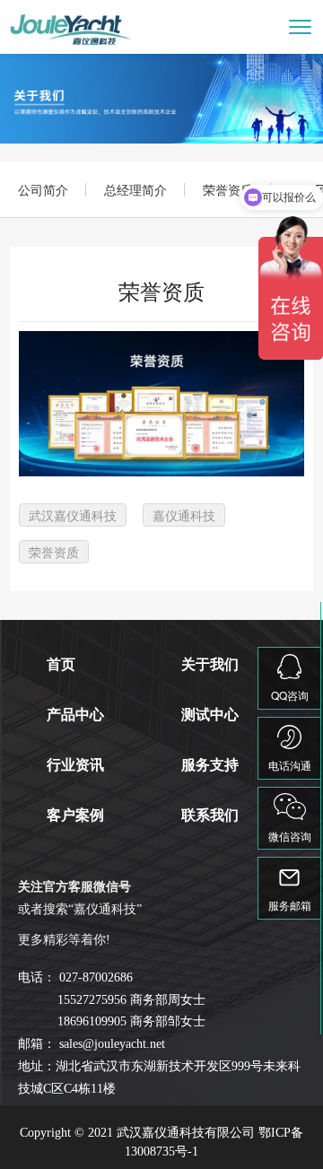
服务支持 (210, 764)
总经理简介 (135, 189)
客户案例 (75, 815)
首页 (61, 664)
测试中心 (210, 714)
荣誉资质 (228, 189)
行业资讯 (75, 764)
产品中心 (75, 714)
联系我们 (210, 815)
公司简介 (43, 189)
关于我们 (210, 664)
